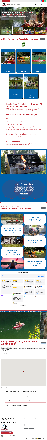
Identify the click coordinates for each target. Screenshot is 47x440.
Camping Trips (25, 434)
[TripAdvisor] (45, 1)
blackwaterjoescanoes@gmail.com (5, 434)
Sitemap (2, 436)
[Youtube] (43, 1)
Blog (24, 435)
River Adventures (26, 433)
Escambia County (33, 432)
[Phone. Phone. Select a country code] (36, 422)
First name (25, 417)
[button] (44, 173)
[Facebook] (41, 1)
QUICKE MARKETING (42, 438)
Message (25, 424)
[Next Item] (45, 325)
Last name (36, 417)
